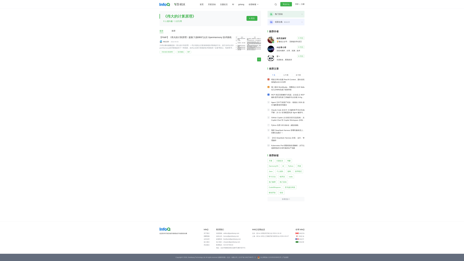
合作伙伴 (207, 239)
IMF (188, 52)
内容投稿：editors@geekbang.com (227, 233)
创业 (281, 193)
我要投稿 (207, 236)
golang (241, 4)
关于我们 (207, 233)
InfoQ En (301, 233)
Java (270, 171)
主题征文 (224, 4)
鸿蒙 (289, 161)
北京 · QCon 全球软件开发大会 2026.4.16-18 (266, 233)
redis (291, 177)
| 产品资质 (285, 257)
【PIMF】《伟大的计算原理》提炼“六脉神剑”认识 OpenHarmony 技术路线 (196, 37)
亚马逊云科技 (290, 187)
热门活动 (283, 182)
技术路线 (181, 52)
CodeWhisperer (275, 187)
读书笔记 (298, 171)
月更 (270, 161)
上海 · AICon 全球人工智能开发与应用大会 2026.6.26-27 (270, 236)
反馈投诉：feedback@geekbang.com (228, 239)
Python (290, 166)
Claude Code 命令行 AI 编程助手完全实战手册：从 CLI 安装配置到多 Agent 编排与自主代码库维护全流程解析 (287, 112)
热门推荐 (272, 182)
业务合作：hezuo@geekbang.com (227, 236)
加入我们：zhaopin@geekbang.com (228, 242)
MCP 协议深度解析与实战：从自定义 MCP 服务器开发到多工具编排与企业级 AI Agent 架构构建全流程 (287, 97)
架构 (289, 171)
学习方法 (272, 177)
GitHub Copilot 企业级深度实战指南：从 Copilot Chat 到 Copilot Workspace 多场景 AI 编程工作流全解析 (287, 120)
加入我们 (207, 242)
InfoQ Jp (301, 236)
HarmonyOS (273, 166)
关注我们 (207, 245)
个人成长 (280, 171)
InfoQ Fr (301, 239)
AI (233, 4)
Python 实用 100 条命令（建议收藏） (285, 125)
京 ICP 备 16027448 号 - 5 (247, 257)
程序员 (282, 177)
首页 (202, 4)
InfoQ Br (301, 242)
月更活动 (212, 4)
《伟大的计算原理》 (167, 52)
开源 (299, 166)
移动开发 (272, 193)
